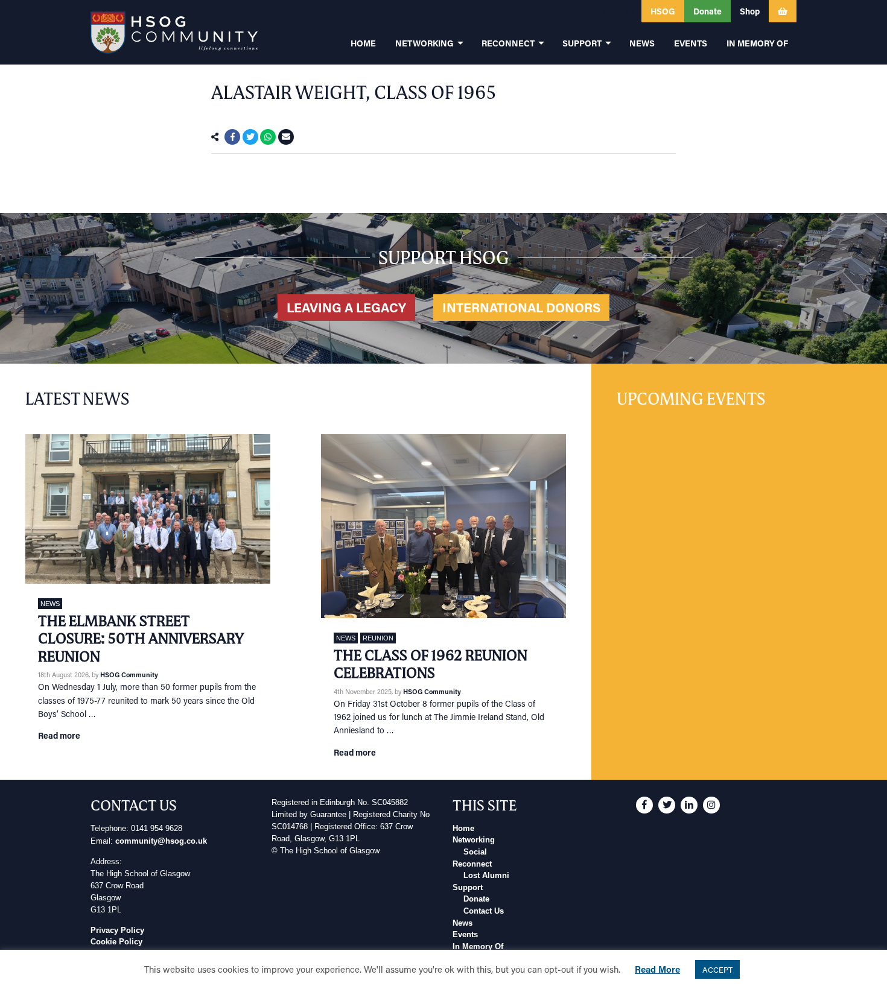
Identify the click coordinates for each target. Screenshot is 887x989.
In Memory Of (478, 947)
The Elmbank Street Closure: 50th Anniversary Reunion (141, 638)
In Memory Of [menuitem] (757, 43)
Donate (476, 899)
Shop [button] (750, 11)
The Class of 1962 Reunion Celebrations (430, 664)
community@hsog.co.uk (161, 841)
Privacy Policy (117, 930)
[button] (563, 11)
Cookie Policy (116, 942)
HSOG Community (129, 674)
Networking (474, 840)
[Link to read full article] (147, 508)
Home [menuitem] (363, 43)
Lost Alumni (486, 875)
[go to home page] (174, 32)
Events (465, 935)
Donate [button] (707, 11)
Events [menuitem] (690, 43)
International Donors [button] (521, 307)
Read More (657, 969)
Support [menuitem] (582, 43)
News (50, 603)
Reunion (378, 638)
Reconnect (472, 864)
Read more (59, 735)
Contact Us (483, 911)
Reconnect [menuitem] (508, 43)
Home (463, 828)
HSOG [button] (662, 11)
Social (475, 852)
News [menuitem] (642, 43)
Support (468, 887)
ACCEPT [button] (717, 969)
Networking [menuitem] (424, 43)
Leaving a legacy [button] (346, 307)
